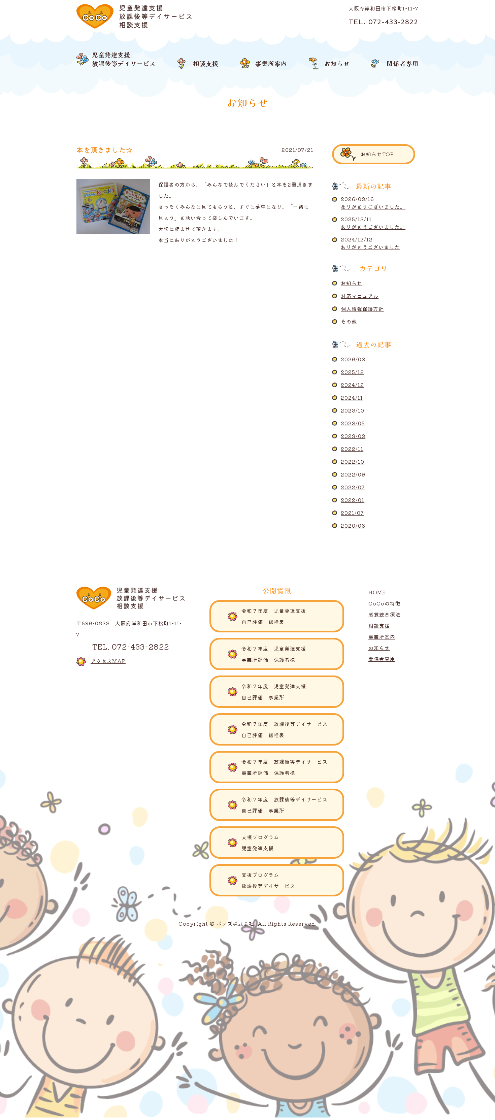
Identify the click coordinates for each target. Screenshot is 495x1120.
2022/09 (353, 474)
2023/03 (353, 435)
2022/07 (353, 487)
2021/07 (352, 512)
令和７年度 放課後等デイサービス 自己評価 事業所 (287, 805)
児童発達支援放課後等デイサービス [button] (124, 58)
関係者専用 (381, 658)
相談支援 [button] (206, 63)
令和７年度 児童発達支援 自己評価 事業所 (287, 692)
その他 (349, 321)
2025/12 (352, 371)
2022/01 (352, 499)
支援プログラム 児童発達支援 (292, 842)
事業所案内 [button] (271, 63)
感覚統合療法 (384, 614)
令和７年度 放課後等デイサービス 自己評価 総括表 (287, 729)
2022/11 (352, 448)
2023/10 (352, 410)
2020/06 (353, 525)
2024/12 (352, 384)
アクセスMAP (108, 660)
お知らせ (351, 283)
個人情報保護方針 (362, 308)
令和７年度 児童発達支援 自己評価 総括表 (289, 616)
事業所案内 (381, 636)
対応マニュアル (359, 295)
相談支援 (379, 625)
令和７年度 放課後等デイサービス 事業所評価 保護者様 (287, 767)
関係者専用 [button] (403, 63)
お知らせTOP (377, 154)
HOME (377, 592)
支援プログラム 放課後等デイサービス (292, 880)
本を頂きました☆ (104, 150)
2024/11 (352, 397)
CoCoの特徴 (384, 603)
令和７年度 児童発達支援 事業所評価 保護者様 (287, 654)
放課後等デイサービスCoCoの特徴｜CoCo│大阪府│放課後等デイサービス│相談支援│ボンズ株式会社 (134, 16)
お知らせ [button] (337, 63)
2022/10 (352, 461)
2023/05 (353, 423)
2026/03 (353, 359)
